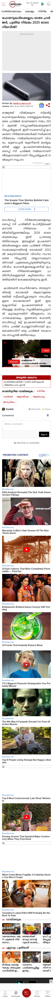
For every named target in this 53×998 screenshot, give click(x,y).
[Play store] (43, 4)
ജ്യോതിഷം (23, 396)
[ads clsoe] (51, 981)
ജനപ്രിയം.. (9, 402)
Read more (14, 362)
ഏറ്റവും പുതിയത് (17, 948)
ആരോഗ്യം (39, 396)
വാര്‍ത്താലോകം (11, 11)
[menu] (4, 4)
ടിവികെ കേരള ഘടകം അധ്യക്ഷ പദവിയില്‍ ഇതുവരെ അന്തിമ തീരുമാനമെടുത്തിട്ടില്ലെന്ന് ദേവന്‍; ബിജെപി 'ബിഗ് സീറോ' (11, 967)
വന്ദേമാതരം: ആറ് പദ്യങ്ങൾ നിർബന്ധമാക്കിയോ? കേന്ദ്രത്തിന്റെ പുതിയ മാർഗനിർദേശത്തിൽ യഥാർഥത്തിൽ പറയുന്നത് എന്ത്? (11, 939)
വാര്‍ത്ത (8, 396)
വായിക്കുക (13, 919)
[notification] (48, 4)
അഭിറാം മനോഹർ (22, 103)
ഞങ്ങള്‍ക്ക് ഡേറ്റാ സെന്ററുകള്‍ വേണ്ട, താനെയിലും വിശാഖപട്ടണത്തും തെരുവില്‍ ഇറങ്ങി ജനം (31, 939)
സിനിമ (42, 11)
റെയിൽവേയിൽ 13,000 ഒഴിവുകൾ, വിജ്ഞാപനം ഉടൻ (24, 384)
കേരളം (29, 11)
